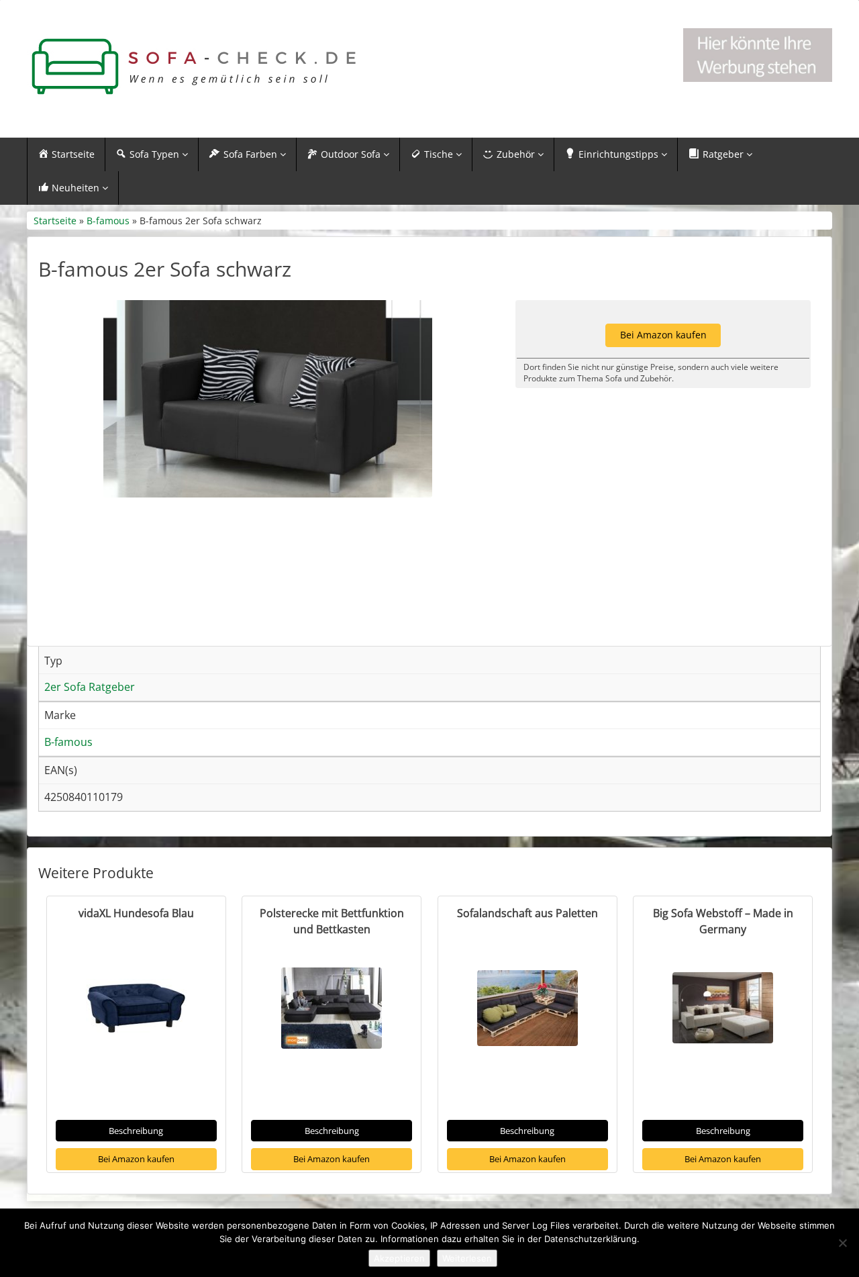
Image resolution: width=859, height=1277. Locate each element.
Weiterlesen (467, 1258)
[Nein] (842, 1242)
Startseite (55, 220)
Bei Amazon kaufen (136, 1159)
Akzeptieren (399, 1258)
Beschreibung (136, 1131)
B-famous (108, 220)
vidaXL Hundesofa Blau (136, 913)
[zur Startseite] (194, 66)
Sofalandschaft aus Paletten (527, 913)
